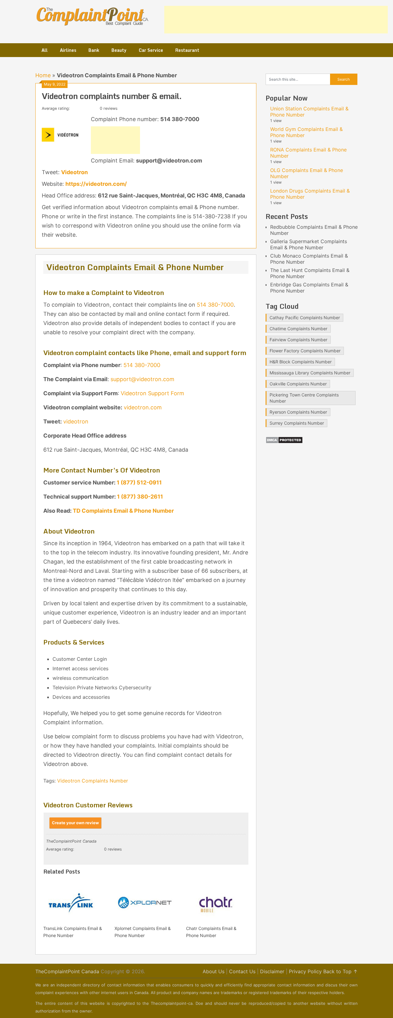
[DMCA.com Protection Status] (284, 442)
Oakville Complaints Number (298, 383)
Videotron (74, 172)
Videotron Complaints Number (92, 781)
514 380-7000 (215, 304)
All (44, 50)
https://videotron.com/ (96, 184)
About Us (213, 971)
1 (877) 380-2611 (140, 496)
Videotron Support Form (152, 393)
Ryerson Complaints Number (298, 412)
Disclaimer (272, 971)
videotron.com (143, 407)
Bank (93, 50)
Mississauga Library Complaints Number (310, 372)
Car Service (151, 50)
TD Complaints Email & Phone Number (123, 510)
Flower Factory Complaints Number (305, 350)
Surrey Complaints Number (297, 423)
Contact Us (242, 971)
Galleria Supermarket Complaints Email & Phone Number (308, 244)
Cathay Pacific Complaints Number (305, 317)
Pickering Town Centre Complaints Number (304, 398)
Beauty (118, 50)
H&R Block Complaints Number (301, 361)
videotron (75, 421)
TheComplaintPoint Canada (67, 971)
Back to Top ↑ (340, 971)
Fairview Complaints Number (298, 339)
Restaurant (187, 50)
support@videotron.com (142, 379)
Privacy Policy (305, 971)
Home (43, 75)
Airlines (68, 50)
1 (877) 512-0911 (139, 482)
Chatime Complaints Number (298, 328)
